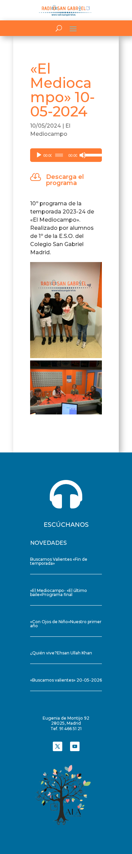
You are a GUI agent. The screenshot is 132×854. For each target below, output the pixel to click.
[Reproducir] (39, 155)
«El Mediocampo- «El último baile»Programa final (58, 592)
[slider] (91, 154)
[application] (66, 155)
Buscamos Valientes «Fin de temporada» (58, 561)
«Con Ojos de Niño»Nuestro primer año (66, 623)
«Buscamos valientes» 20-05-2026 (66, 680)
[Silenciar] (82, 155)
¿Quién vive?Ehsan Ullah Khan (61, 652)
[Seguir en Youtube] (75, 746)
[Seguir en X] (57, 746)
